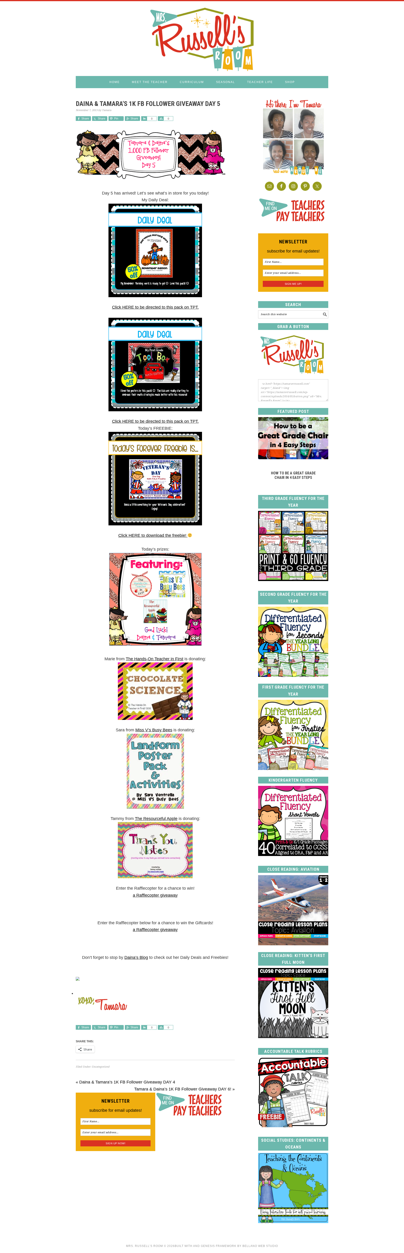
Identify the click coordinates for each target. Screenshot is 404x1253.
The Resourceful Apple (156, 818)
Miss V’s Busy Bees (153, 730)
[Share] (144, 118)
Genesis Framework (218, 1246)
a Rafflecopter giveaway (155, 895)
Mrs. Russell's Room (202, 38)
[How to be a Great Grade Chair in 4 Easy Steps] (293, 457)
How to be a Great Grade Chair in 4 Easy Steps (293, 475)
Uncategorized (100, 1066)
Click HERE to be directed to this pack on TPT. (155, 307)
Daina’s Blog (136, 957)
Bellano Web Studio (260, 1246)
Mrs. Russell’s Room (144, 1246)
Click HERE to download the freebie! (153, 535)
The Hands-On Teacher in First (154, 659)
